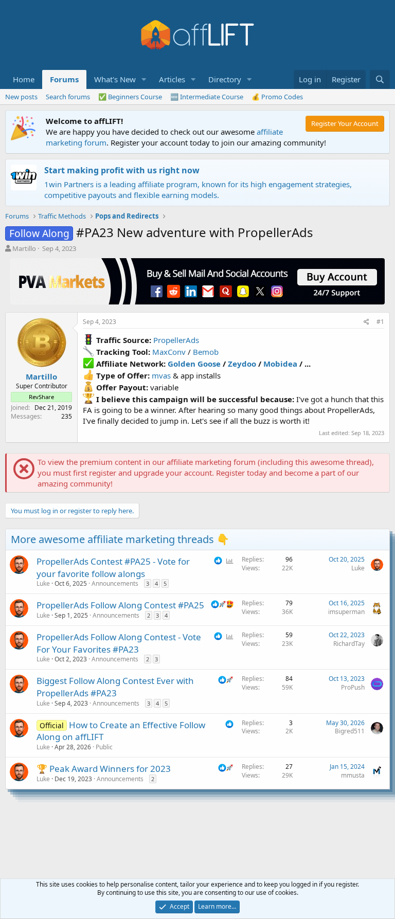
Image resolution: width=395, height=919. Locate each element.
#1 (380, 321)
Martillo (24, 248)
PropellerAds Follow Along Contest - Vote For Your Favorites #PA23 (119, 643)
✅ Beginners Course (130, 96)
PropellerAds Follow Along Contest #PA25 (120, 605)
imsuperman (346, 611)
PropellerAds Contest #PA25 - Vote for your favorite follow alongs (113, 567)
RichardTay (349, 643)
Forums (64, 79)
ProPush (353, 687)
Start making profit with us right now (122, 170)
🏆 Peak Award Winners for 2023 (104, 768)
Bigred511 (350, 731)
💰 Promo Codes (277, 96)
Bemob (206, 352)
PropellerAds (176, 340)
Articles (172, 79)
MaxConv (169, 352)
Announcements (115, 583)
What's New (115, 79)
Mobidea (280, 363)
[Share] (366, 322)
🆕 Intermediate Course (206, 96)
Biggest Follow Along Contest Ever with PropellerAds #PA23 (115, 687)
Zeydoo (242, 363)
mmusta (353, 775)
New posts (21, 96)
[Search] (380, 79)
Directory (224, 79)
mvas (161, 375)
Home (23, 79)
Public (104, 747)
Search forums (68, 96)
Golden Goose (194, 363)
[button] (144, 79)
